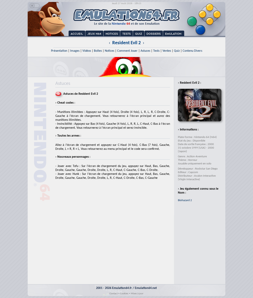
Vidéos (86, 50)
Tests (156, 50)
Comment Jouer (127, 50)
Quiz (177, 50)
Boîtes (98, 50)
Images (74, 50)
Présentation (59, 50)
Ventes (166, 50)
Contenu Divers (192, 50)
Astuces (145, 50)
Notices (109, 50)
